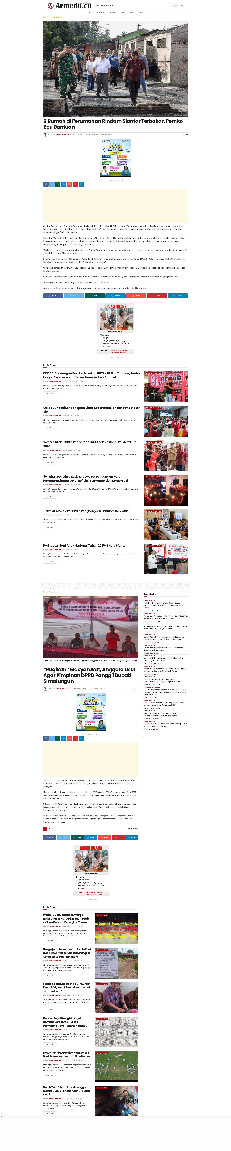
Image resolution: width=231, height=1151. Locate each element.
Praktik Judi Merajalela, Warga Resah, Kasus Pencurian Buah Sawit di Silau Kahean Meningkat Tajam (66, 918)
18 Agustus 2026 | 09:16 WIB (152, 708)
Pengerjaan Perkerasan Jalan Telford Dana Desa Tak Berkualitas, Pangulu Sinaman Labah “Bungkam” (67, 953)
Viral (142, 13)
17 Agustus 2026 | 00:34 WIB (152, 718)
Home (45, 17)
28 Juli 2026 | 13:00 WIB (72, 450)
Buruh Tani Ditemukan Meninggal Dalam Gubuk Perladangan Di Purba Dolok (66, 1091)
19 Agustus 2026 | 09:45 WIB (73, 1098)
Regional (101, 13)
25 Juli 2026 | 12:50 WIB (72, 549)
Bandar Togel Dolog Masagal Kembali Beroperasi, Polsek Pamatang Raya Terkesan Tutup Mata (64, 1023)
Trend (112, 13)
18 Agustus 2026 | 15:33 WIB (73, 381)
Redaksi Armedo (61, 134)
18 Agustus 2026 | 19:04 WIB (152, 685)
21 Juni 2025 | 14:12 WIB (80, 689)
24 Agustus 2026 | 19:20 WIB (73, 926)
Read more (50, 393)
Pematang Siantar (55, 17)
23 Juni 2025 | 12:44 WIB (81, 134)
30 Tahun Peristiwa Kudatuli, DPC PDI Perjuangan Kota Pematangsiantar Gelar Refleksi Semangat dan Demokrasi (85, 479)
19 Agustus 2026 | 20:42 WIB (73, 1060)
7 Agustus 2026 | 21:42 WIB (152, 729)
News (89, 13)
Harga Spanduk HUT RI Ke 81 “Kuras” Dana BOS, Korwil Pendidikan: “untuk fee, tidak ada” (67, 987)
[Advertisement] (115, 206)
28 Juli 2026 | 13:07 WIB (72, 416)
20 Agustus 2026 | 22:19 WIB (73, 995)
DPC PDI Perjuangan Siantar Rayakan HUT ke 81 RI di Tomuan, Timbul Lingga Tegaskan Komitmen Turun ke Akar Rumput (92, 375)
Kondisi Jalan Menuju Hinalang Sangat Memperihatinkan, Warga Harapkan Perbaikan (163, 680)
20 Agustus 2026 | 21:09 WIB (74, 1029)
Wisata (132, 13)
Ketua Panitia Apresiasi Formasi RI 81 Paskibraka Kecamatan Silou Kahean (67, 1054)
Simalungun (53, 592)
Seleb (122, 13)
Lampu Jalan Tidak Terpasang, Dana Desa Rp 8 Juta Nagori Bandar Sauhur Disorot (165, 725)
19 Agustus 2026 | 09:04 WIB (152, 674)
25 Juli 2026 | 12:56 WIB (72, 515)
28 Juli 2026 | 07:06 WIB (72, 485)
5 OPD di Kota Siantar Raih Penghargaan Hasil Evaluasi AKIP (85, 511)
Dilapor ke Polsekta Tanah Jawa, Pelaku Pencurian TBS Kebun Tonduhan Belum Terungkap (164, 714)
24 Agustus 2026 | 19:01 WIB (73, 961)
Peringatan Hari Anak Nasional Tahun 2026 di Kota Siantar (85, 545)
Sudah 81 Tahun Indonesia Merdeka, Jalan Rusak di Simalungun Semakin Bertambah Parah (165, 670)
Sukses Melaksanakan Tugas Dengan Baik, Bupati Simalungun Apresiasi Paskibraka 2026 (164, 703)
